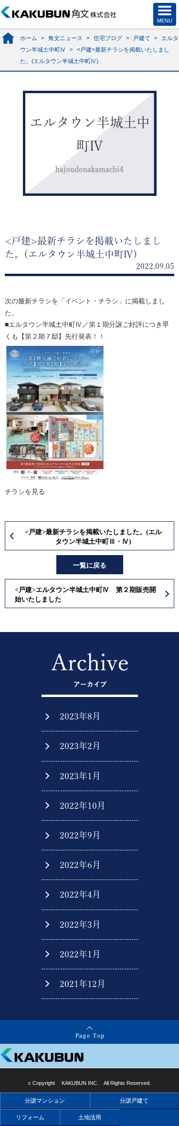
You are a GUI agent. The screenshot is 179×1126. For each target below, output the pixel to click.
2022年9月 (80, 835)
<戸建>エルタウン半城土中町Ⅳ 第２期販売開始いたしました (85, 594)
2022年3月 (80, 924)
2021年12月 (82, 983)
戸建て (141, 38)
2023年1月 (80, 776)
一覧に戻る (89, 565)
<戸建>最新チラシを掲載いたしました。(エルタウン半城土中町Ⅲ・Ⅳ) (93, 536)
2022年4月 (80, 894)
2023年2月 (80, 745)
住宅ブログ (108, 38)
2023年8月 (80, 716)
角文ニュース (65, 38)
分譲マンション (45, 1100)
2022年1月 (80, 954)
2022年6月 (80, 864)
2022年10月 (82, 805)
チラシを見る (25, 491)
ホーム (28, 38)
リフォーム (30, 1117)
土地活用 (89, 1117)
